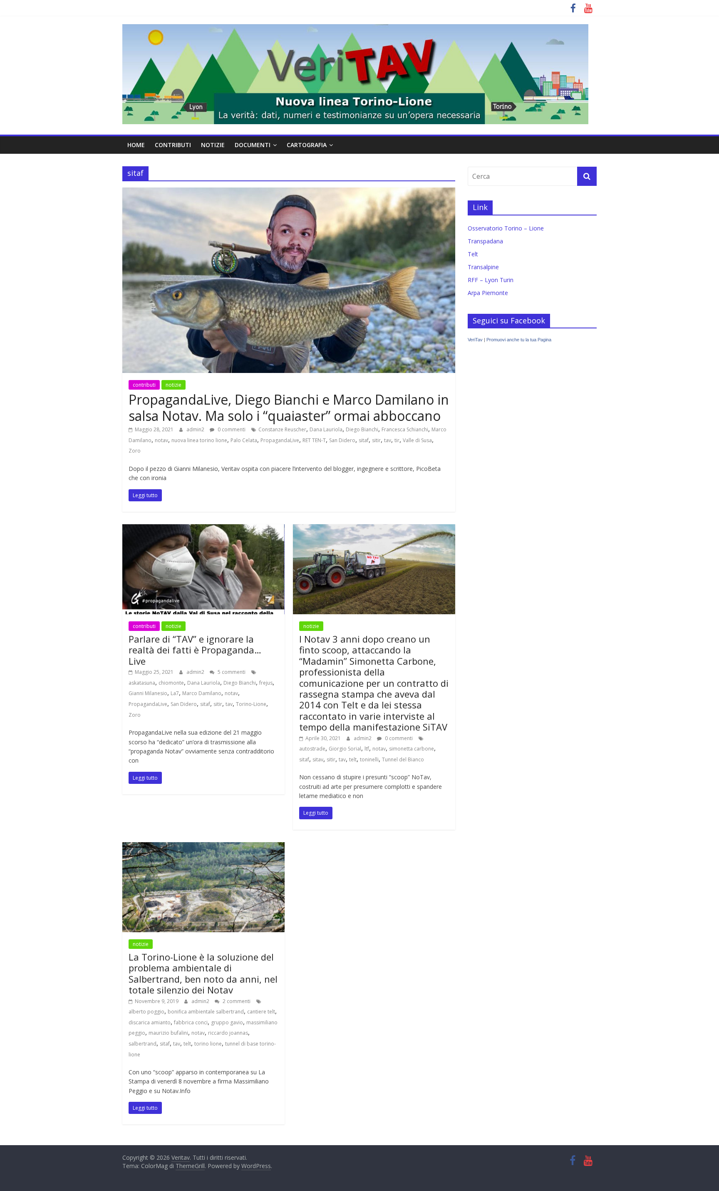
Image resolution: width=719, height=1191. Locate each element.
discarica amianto (150, 1022)
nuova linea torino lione (199, 440)
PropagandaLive (279, 440)
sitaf (364, 440)
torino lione (208, 1043)
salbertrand (142, 1043)
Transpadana (485, 241)
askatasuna (142, 682)
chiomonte (171, 682)
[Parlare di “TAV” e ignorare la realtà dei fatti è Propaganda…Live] (203, 529)
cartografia (307, 145)
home (136, 145)
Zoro (135, 450)
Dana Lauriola (326, 429)
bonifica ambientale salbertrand (206, 1011)
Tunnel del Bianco (403, 759)
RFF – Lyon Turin (490, 280)
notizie (213, 145)
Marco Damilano (201, 693)
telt (353, 759)
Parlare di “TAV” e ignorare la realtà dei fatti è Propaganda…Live (195, 650)
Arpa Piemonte (488, 293)
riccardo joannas (228, 1032)
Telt (473, 254)
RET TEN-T (314, 440)
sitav (317, 759)
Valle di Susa (417, 440)
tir (396, 440)
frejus (266, 682)
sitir (376, 440)
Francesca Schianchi (405, 429)
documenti (252, 145)
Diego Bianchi (362, 429)
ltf (366, 748)
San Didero (342, 440)
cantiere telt (261, 1011)
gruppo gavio (227, 1022)
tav (387, 440)
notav (161, 440)
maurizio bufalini (168, 1032)
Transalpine (483, 267)
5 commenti (230, 672)
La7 (175, 693)
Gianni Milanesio (148, 693)
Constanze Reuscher (282, 429)
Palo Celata (244, 440)
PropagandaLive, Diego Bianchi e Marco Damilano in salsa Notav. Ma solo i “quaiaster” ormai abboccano (289, 407)
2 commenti (235, 1001)
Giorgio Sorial (345, 748)
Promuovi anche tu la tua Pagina (518, 339)
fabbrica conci (191, 1022)
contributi (173, 145)
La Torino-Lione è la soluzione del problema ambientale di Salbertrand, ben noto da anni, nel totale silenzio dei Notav (203, 973)
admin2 (196, 429)
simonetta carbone (411, 748)
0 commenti (230, 429)
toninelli (369, 759)
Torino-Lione (251, 704)
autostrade (312, 748)
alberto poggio (146, 1011)
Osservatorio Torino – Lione (506, 228)
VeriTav (475, 339)
